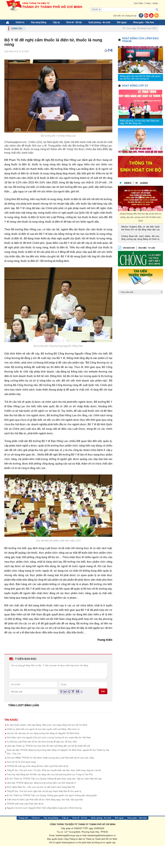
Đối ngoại (122, 22)
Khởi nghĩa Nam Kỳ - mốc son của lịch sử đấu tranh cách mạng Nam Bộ (41, 787)
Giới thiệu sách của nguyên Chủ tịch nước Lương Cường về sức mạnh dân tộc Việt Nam (49, 737)
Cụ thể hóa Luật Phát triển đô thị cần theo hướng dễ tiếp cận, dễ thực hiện (42, 741)
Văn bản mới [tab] (129, 248)
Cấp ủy (56, 22)
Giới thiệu (138, 3)
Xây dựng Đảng (38, 22)
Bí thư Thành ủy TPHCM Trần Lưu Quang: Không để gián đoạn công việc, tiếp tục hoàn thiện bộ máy (54, 778)
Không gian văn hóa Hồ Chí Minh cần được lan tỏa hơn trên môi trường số (140, 77)
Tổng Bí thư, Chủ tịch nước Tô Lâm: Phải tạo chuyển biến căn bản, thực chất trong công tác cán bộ (54, 770)
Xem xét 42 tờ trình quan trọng (21, 762)
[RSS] (156, 15)
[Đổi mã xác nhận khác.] (81, 691)
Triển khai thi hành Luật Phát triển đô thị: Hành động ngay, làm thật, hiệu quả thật (45, 799)
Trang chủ (23, 818)
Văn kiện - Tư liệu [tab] (146, 248)
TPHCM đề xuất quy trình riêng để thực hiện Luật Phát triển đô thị (37, 766)
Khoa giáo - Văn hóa (143, 22)
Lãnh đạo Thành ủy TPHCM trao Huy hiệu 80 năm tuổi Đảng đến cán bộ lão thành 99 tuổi (48, 746)
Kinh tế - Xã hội (74, 22)
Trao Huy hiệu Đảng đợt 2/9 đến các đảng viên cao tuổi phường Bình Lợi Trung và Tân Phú (50, 774)
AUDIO (144, 183)
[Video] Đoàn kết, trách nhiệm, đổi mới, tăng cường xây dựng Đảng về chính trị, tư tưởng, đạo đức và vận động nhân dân (140, 238)
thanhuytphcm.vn (70, 842)
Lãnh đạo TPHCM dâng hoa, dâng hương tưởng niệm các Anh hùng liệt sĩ (41, 783)
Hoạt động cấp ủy (135, 85)
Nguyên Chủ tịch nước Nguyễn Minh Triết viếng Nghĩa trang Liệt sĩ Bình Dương (44, 808)
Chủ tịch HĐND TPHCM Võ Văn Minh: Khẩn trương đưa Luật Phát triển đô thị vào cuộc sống (50, 758)
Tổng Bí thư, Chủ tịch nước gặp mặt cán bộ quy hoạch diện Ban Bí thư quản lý (44, 791)
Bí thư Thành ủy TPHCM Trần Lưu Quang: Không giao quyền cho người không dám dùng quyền (52, 795)
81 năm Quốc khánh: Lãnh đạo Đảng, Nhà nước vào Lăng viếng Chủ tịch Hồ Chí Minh (47, 725)
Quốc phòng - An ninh (99, 22)
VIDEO (127, 183)
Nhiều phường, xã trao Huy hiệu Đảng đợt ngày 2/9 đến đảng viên (139, 122)
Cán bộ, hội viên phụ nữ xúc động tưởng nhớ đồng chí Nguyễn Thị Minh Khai (43, 733)
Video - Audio (152, 3)
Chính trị (20, 22)
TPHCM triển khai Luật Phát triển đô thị (25, 804)
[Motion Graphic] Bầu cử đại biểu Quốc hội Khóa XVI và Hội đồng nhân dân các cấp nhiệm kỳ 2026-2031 (140, 228)
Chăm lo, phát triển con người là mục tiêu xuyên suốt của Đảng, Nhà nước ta (43, 729)
